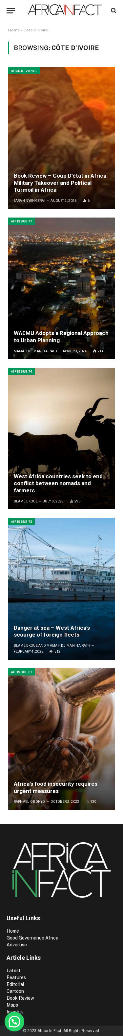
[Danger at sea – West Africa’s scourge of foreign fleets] (61, 588)
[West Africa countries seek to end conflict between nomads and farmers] (61, 438)
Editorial (15, 984)
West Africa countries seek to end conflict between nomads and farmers (58, 483)
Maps (12, 1005)
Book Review (20, 998)
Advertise (17, 944)
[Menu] (11, 10)
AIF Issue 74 (21, 371)
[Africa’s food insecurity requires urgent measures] (61, 739)
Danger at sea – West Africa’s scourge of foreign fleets (52, 631)
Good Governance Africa (32, 937)
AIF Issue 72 (21, 521)
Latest (14, 970)
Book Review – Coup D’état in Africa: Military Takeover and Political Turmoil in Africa (61, 182)
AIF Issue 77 (21, 221)
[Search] (113, 10)
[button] (14, 1021)
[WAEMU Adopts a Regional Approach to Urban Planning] (61, 288)
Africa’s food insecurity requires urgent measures (55, 787)
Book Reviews (24, 71)
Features (16, 977)
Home (14, 30)
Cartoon (16, 991)
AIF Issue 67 (21, 672)
